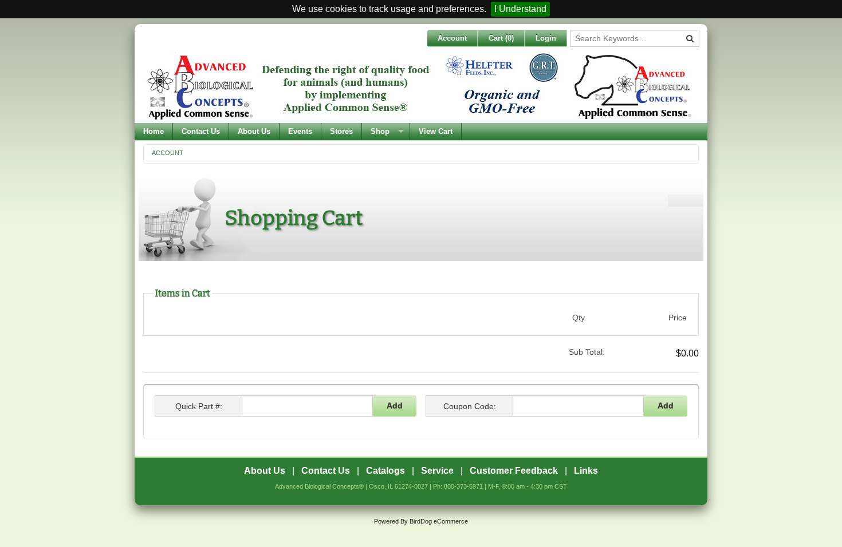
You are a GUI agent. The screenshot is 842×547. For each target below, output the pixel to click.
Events (300, 131)
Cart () (501, 38)
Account (452, 38)
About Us (254, 131)
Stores (341, 131)
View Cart (436, 131)
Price (677, 317)
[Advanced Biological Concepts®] (418, 86)
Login (546, 38)
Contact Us (201, 131)
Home (153, 131)
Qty (578, 317)
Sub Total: (586, 351)
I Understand (520, 9)
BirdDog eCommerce (439, 521)
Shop (380, 131)
